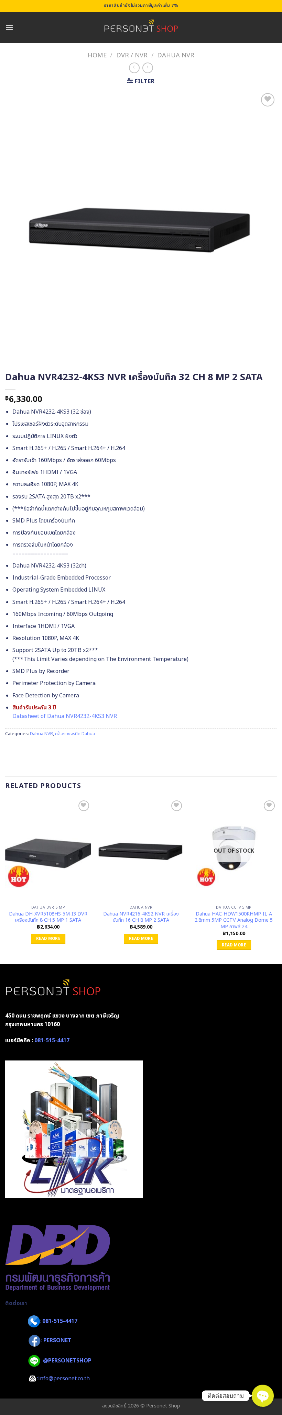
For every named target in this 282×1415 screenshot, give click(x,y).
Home (97, 55)
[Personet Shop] (141, 27)
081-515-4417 (51, 1040)
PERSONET (57, 1341)
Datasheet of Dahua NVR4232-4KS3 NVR (64, 716)
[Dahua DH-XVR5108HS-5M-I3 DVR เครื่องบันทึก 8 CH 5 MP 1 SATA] (48, 850)
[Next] (276, 880)
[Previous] (5, 880)
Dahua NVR (175, 55)
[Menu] (9, 27)
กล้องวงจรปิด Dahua (75, 733)
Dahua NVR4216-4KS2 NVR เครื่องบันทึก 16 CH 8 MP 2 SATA (141, 917)
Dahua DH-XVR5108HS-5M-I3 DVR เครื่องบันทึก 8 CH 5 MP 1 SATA (48, 917)
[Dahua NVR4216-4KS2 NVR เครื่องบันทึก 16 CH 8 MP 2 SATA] (141, 850)
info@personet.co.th (64, 1378)
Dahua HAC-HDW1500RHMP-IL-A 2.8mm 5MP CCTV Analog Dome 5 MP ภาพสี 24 (234, 920)
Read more (48, 939)
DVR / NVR (132, 55)
